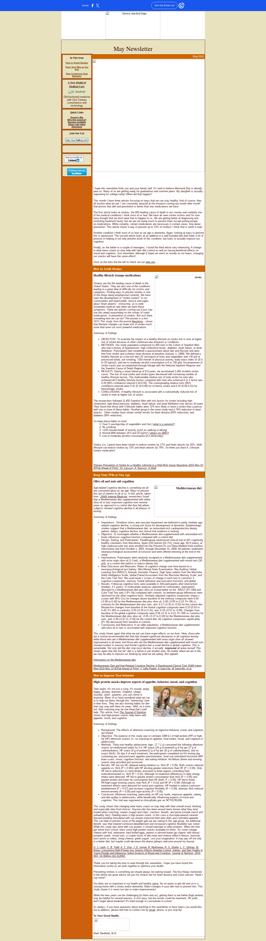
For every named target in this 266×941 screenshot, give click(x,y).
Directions (77, 127)
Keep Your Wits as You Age (76, 68)
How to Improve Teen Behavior (77, 75)
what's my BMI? (159, 432)
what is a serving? (163, 424)
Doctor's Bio (76, 117)
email (152, 909)
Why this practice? (76, 120)
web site (150, 262)
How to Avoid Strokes (77, 63)
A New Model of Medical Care (77, 84)
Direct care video (76, 124)
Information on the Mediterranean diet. (114, 659)
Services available (77, 122)
